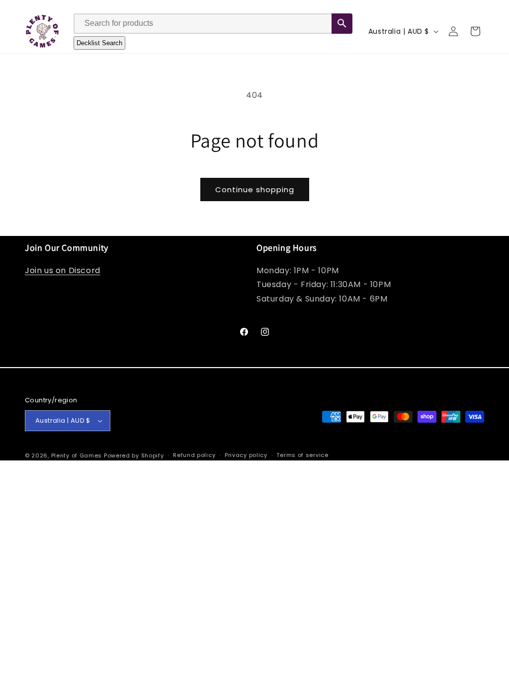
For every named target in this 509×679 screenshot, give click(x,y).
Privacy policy (246, 455)
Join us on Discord (62, 270)
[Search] (342, 23)
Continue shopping (254, 189)
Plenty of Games (76, 455)
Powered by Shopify (134, 455)
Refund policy (194, 455)
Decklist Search (99, 43)
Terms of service (302, 455)
